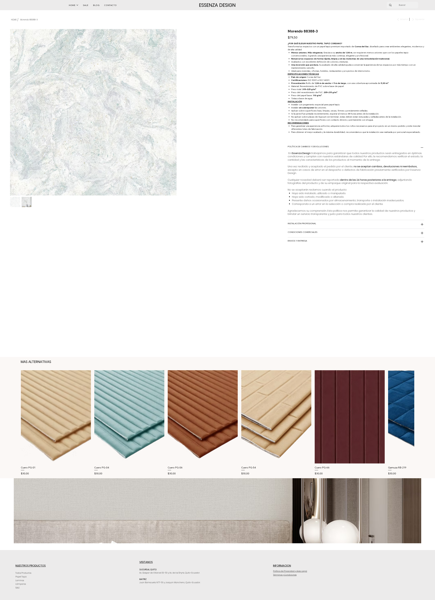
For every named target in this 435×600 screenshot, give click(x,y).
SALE (17, 587)
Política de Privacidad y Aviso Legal (290, 571)
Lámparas (20, 584)
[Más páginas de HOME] (77, 5)
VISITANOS (146, 562)
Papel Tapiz (21, 576)
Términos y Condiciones (285, 574)
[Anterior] (16, 417)
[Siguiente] (419, 417)
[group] (217, 423)
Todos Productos (23, 572)
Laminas (19, 580)
